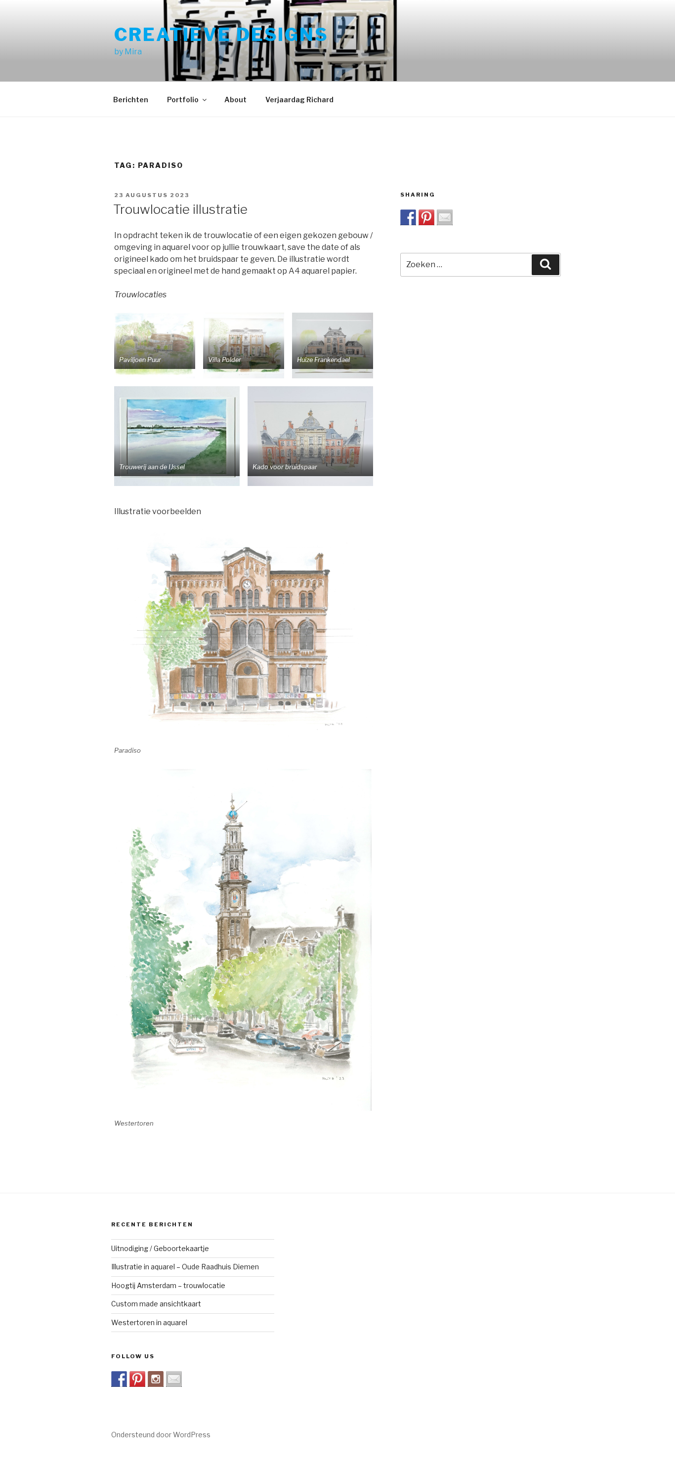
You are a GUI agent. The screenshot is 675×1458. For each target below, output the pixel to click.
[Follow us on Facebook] (119, 1379)
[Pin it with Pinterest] (426, 217)
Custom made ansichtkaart (156, 1303)
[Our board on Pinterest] (137, 1379)
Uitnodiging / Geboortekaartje (160, 1248)
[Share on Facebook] (408, 217)
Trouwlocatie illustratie (180, 209)
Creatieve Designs (221, 34)
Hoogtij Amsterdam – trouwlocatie (168, 1285)
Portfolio (183, 99)
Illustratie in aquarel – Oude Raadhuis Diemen (185, 1266)
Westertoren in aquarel (149, 1322)
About (235, 99)
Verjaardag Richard (299, 99)
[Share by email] (445, 217)
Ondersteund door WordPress (161, 1434)
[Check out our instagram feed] (156, 1379)
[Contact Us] (174, 1379)
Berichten (130, 99)
